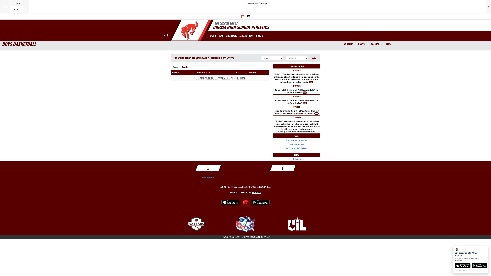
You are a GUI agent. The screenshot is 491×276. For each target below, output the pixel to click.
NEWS (388, 44)
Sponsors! (256, 192)
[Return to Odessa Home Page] (189, 30)
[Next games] (488, 6)
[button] (314, 58)
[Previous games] (26, 6)
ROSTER (361, 44)
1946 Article (297, 159)
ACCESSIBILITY (241, 236)
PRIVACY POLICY (227, 236)
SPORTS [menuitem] (213, 35)
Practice (185, 67)
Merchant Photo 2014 (297, 144)
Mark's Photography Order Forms (296, 148)
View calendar (263, 3)
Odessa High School (208, 177)
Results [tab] (17, 10)
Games (175, 67)
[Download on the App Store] (463, 265)
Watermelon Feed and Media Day (296, 140)
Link (311, 82)
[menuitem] (242, 16)
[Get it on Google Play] (479, 265)
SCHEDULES (348, 44)
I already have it (460, 270)
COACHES (375, 44)
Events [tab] (17, 3)
